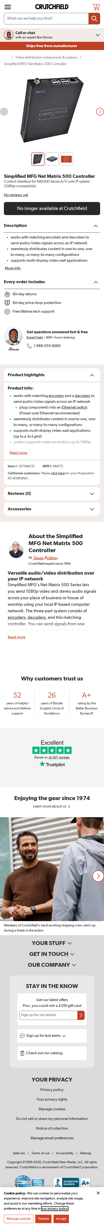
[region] (52, 876)
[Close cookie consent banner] (98, 1193)
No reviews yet (16, 195)
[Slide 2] (52, 159)
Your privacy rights (52, 1100)
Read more (18, 453)
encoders (56, 396)
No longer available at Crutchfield (52, 208)
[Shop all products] (8, 7)
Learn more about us (50, 806)
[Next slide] (100, 111)
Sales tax (19, 1153)
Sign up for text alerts (43, 1036)
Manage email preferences (52, 1138)
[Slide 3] (66, 159)
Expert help (35, 337)
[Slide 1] (38, 159)
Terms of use (40, 1153)
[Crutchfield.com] (52, 7)
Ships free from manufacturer (52, 46)
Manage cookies (52, 1109)
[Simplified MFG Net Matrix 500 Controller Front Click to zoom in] (52, 112)
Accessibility (65, 1153)
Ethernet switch (74, 408)
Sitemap (85, 1153)
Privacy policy (52, 1090)
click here (58, 473)
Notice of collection (52, 1129)
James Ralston (45, 558)
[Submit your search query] (94, 18)
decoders (82, 396)
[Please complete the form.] (81, 1015)
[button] (98, 876)
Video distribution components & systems (46, 57)
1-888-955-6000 (46, 346)
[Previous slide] (4, 111)
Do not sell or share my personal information (52, 1119)
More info (13, 268)
